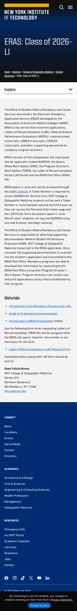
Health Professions (16, 495)
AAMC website (18, 191)
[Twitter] (31, 578)
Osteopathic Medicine (18, 507)
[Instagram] (14, 578)
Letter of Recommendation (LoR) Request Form (39, 349)
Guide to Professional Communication (33, 313)
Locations (10, 432)
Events (8, 438)
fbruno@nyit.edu (15, 391)
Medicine (16, 71)
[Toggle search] (61, 7)
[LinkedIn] (47, 578)
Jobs (7, 559)
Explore (10, 89)
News (8, 426)
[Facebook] (6, 578)
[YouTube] (39, 578)
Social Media (12, 444)
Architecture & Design (18, 477)
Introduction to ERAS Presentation (31, 321)
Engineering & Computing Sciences (27, 489)
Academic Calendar (17, 541)
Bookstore (11, 553)
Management (12, 501)
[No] (72, 601)
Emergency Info (14, 529)
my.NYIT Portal (14, 535)
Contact (9, 450)
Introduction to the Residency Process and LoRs (40, 306)
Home (7, 71)
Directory (10, 456)
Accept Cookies (39, 605)
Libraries (10, 547)
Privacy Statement (61, 599)
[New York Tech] (26, 12)
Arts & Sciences (14, 483)
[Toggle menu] (70, 7)
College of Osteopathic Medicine (38, 71)
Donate (8, 565)
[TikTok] (23, 578)
